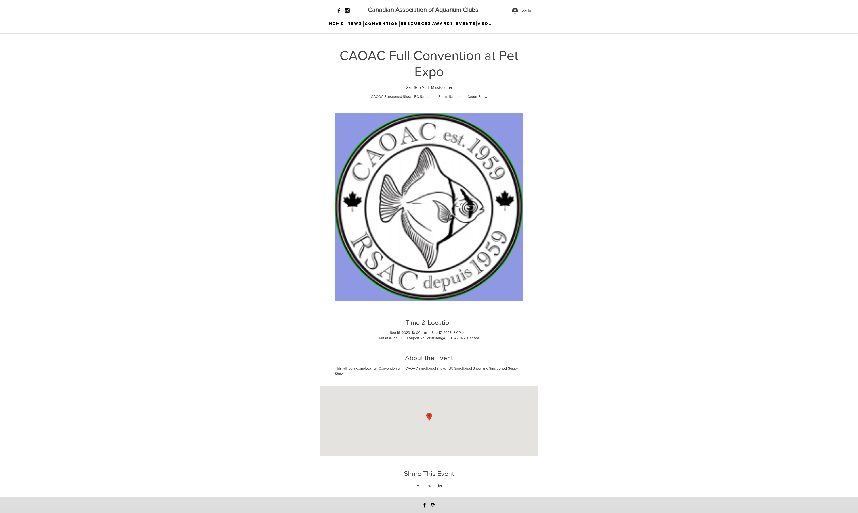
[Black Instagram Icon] (347, 10)
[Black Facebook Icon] (339, 10)
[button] (355, 23)
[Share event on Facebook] (418, 485)
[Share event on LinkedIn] (440, 485)
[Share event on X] (429, 485)
